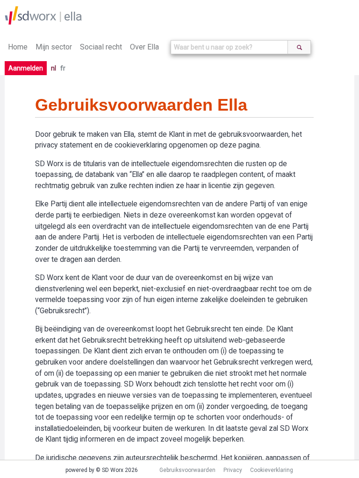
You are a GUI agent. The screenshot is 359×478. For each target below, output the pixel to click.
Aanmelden (25, 68)
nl (53, 68)
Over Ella (144, 46)
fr (62, 68)
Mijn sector (54, 46)
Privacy (232, 470)
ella (73, 16)
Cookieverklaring (271, 470)
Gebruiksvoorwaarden (187, 470)
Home (18, 46)
